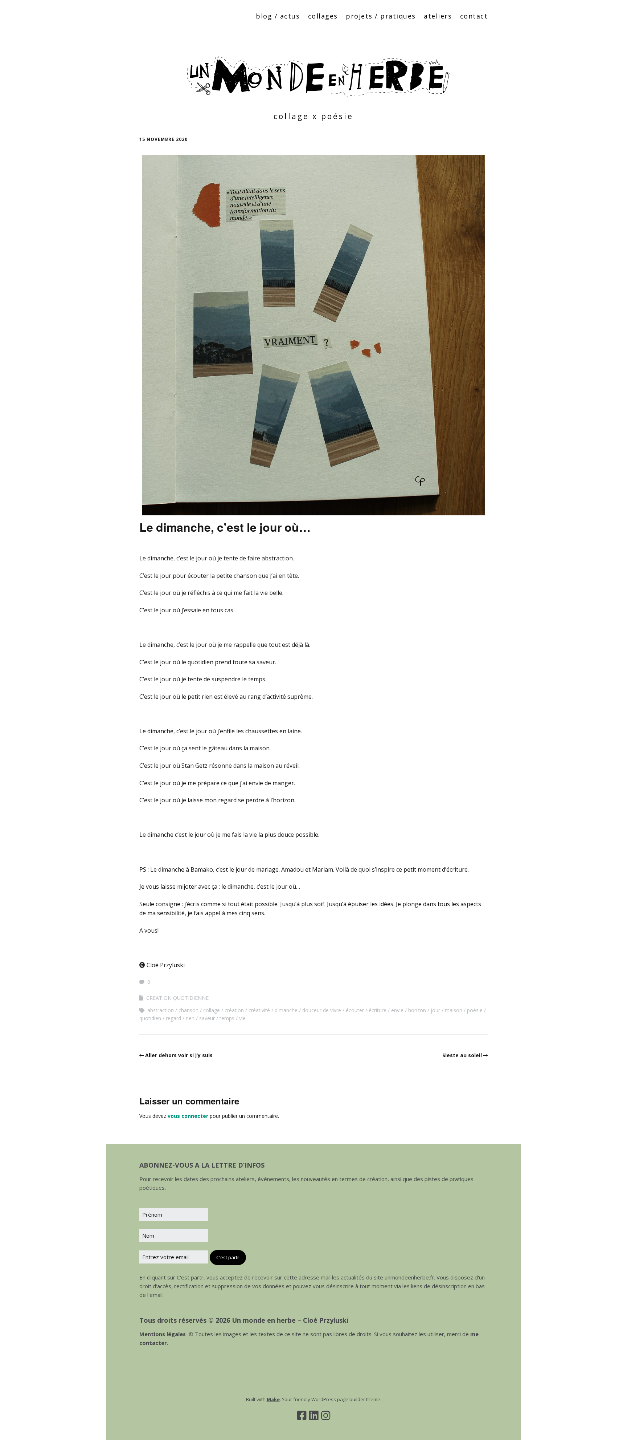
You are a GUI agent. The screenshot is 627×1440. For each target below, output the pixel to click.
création (234, 1010)
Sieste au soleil (462, 1055)
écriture (377, 1010)
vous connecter (188, 1115)
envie (397, 1010)
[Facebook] (301, 1415)
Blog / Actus (278, 16)
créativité (259, 1010)
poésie (475, 1010)
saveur (207, 1018)
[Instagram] (325, 1415)
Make (273, 1399)
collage (211, 1010)
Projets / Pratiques (381, 16)
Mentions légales (162, 1334)
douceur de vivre (321, 1010)
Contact (474, 16)
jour (435, 1010)
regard (173, 1018)
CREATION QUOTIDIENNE (177, 997)
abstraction (160, 1010)
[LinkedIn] (313, 1415)
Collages (323, 16)
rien (190, 1018)
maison (453, 1010)
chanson (188, 1010)
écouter (355, 1010)
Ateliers (438, 16)
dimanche (286, 1010)
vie (242, 1018)
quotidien (150, 1018)
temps (227, 1018)
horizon (417, 1010)
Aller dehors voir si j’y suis (179, 1055)
